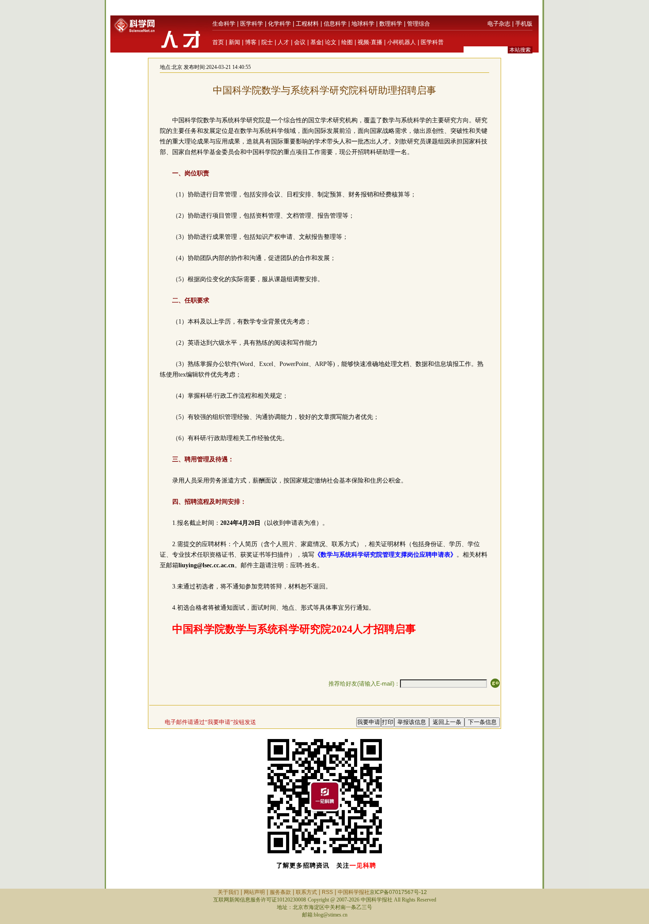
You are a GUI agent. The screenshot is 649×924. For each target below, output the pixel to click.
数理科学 (390, 23)
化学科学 (279, 23)
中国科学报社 (354, 892)
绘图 (347, 42)
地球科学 (362, 23)
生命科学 (223, 23)
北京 (177, 67)
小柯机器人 (401, 42)
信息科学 (335, 23)
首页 (218, 42)
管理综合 (418, 23)
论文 (330, 42)
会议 (300, 42)
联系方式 (306, 892)
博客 (251, 42)
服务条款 (280, 892)
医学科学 (251, 23)
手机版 (523, 23)
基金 (316, 42)
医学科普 (432, 42)
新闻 (234, 42)
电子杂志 (498, 23)
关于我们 (228, 892)
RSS (327, 892)
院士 (267, 42)
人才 (283, 42)
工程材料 (307, 23)
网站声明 (254, 892)
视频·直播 (370, 42)
